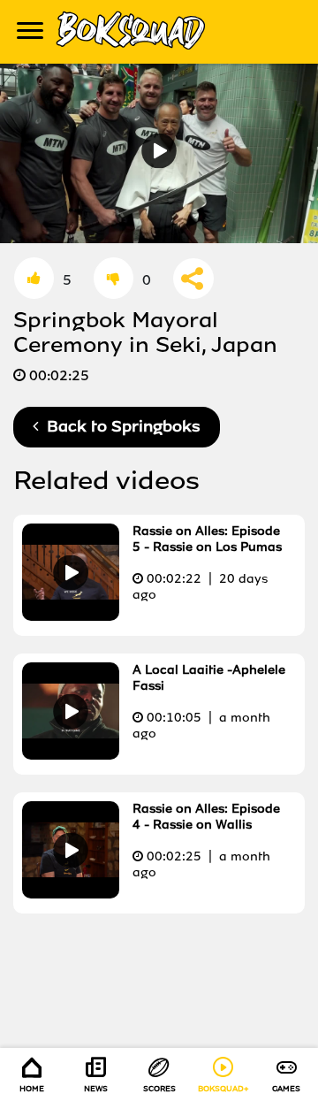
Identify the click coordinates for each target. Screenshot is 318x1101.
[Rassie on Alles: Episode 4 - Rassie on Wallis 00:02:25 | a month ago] (157, 893)
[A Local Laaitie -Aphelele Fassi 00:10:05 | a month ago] (157, 754)
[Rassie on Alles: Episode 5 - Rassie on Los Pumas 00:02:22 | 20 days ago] (157, 616)
